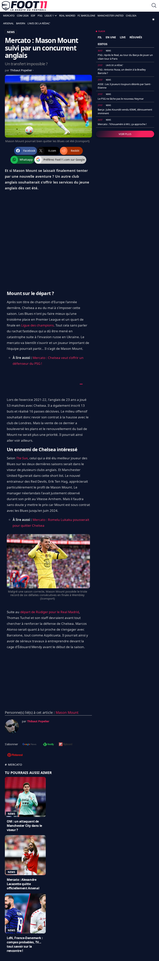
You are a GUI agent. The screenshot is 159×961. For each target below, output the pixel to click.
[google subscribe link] (29, 744)
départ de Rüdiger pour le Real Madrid (49, 612)
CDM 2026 (23, 15)
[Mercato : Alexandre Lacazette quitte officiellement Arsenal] (25, 855)
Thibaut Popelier (21, 70)
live (123, 37)
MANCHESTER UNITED (111, 15)
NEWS (11, 32)
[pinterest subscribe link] (15, 755)
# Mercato (13, 764)
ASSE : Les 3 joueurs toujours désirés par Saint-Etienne (124, 85)
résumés (136, 37)
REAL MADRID (67, 15)
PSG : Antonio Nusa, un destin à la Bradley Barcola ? (122, 71)
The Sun (22, 458)
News (11, 814)
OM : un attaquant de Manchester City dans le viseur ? (24, 825)
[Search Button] (154, 6)
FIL (100, 37)
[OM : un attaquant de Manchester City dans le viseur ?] (25, 797)
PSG (40, 15)
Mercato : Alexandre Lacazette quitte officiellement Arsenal (23, 883)
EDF (33, 15)
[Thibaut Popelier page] (12, 726)
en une (111, 37)
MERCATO (9, 15)
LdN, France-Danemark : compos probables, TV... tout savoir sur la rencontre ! (25, 944)
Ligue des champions (37, 325)
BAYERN (20, 23)
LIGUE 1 (49, 15)
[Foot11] (24, 6)
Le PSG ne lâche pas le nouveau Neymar (121, 98)
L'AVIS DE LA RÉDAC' (39, 23)
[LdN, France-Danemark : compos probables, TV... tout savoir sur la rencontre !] (25, 913)
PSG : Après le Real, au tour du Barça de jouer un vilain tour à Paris (125, 56)
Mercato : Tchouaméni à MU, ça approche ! (122, 124)
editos (102, 44)
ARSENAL (8, 23)
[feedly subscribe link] (48, 744)
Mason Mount (67, 712)
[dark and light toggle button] (153, 19)
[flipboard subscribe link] (65, 744)
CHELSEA (131, 15)
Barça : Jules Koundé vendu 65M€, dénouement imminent (125, 111)
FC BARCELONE (86, 15)
